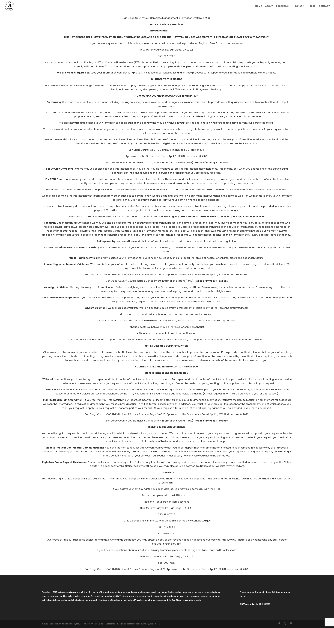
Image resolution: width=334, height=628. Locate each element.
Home (258, 6)
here (242, 596)
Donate (299, 6)
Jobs (312, 6)
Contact (324, 6)
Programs (282, 6)
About (269, 6)
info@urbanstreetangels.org (131, 624)
